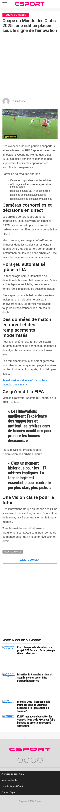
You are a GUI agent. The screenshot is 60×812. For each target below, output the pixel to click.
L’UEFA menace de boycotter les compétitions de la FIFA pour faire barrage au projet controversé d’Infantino (36, 721)
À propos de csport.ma (13, 774)
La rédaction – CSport (12, 786)
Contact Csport (9, 792)
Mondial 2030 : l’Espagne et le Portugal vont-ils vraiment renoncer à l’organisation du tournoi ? (33, 706)
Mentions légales (10, 780)
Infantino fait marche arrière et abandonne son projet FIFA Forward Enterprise (34, 677)
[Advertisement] (30, 66)
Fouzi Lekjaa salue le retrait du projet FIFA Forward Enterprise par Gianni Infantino (36, 650)
